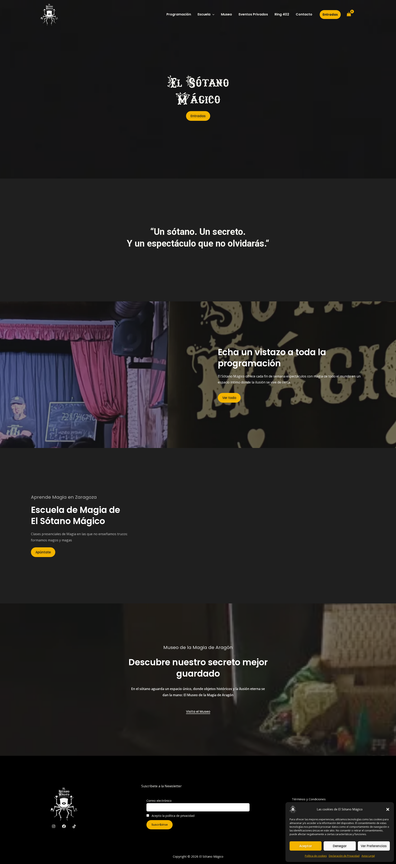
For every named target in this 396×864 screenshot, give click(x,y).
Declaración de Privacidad (344, 856)
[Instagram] (53, 826)
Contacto (304, 14)
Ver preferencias (374, 846)
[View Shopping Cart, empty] (349, 14)
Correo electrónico (159, 801)
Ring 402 (282, 14)
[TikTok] (74, 826)
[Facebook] (64, 826)
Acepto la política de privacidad (172, 816)
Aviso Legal (368, 856)
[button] (388, 809)
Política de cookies (316, 856)
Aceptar (305, 846)
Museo (226, 14)
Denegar (340, 846)
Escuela (204, 14)
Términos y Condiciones (309, 799)
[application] (212, 14)
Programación (178, 14)
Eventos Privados (253, 14)
